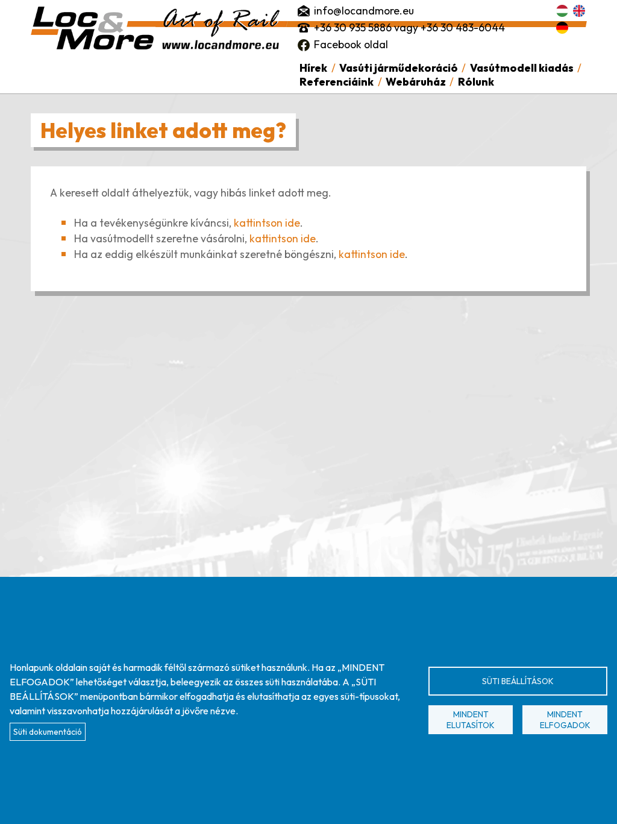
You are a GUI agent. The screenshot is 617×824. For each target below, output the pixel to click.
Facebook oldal (351, 44)
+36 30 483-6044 (463, 27)
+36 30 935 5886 (353, 27)
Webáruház (416, 82)
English (579, 11)
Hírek (313, 68)
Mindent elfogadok (565, 720)
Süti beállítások (518, 681)
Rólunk (476, 82)
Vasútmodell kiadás (522, 68)
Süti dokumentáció (47, 731)
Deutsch (562, 28)
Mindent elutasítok (470, 720)
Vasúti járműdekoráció (398, 68)
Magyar (562, 11)
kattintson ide (267, 223)
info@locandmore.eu (364, 10)
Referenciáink (336, 82)
